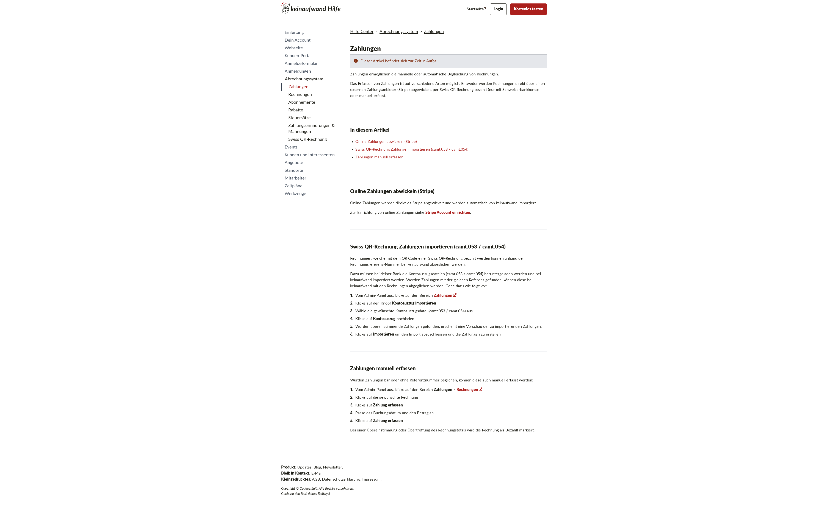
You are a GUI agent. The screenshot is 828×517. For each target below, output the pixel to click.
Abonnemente (301, 102)
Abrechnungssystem (304, 79)
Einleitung (294, 32)
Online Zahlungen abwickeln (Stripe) (386, 142)
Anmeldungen (298, 71)
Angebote (294, 163)
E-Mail (316, 473)
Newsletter (332, 467)
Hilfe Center (361, 32)
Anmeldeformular (301, 63)
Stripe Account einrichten (447, 213)
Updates (304, 467)
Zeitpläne (294, 186)
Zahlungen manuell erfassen (379, 157)
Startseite (476, 9)
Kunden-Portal (298, 56)
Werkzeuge (295, 194)
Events (291, 147)
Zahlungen (298, 87)
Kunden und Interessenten (310, 155)
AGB (316, 479)
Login (498, 9)
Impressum (371, 479)
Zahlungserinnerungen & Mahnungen (311, 128)
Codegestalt (308, 488)
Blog (317, 467)
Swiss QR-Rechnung (307, 139)
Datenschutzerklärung (341, 479)
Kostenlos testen (528, 9)
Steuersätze (299, 118)
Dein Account (297, 40)
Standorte (294, 170)
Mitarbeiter (295, 178)
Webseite (294, 48)
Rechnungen (300, 94)
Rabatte (295, 110)
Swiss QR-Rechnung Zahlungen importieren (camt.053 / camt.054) (411, 150)
